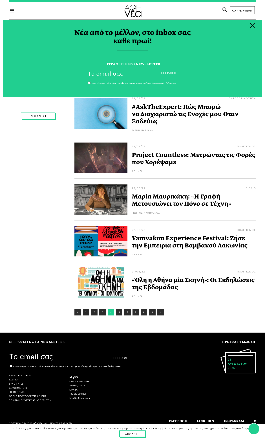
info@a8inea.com (79, 397)
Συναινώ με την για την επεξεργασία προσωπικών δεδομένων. (67, 366)
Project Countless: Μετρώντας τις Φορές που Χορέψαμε (193, 158)
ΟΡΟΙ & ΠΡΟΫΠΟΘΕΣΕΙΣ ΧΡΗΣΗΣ (28, 396)
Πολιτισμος (246, 146)
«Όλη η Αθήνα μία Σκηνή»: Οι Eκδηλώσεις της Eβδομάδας (193, 284)
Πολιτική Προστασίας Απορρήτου (50, 366)
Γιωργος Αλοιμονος (146, 212)
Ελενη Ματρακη (142, 130)
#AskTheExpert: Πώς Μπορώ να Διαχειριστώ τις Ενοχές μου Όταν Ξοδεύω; (185, 114)
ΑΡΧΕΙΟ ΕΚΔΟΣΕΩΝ (20, 375)
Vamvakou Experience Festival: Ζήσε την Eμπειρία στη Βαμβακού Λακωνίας (190, 242)
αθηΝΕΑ (137, 171)
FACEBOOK (178, 421)
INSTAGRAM (234, 421)
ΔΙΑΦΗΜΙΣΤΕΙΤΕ (18, 387)
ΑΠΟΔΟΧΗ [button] (132, 434)
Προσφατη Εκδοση (238, 342)
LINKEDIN (205, 421)
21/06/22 (138, 271)
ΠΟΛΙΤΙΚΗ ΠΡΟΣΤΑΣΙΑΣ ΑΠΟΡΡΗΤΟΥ (30, 400)
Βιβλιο (251, 188)
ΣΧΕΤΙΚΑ (13, 379)
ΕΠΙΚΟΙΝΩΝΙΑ (17, 391)
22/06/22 (138, 98)
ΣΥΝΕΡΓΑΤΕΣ (16, 383)
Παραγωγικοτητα (242, 98)
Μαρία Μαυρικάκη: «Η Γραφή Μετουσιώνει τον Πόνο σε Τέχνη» (181, 200)
